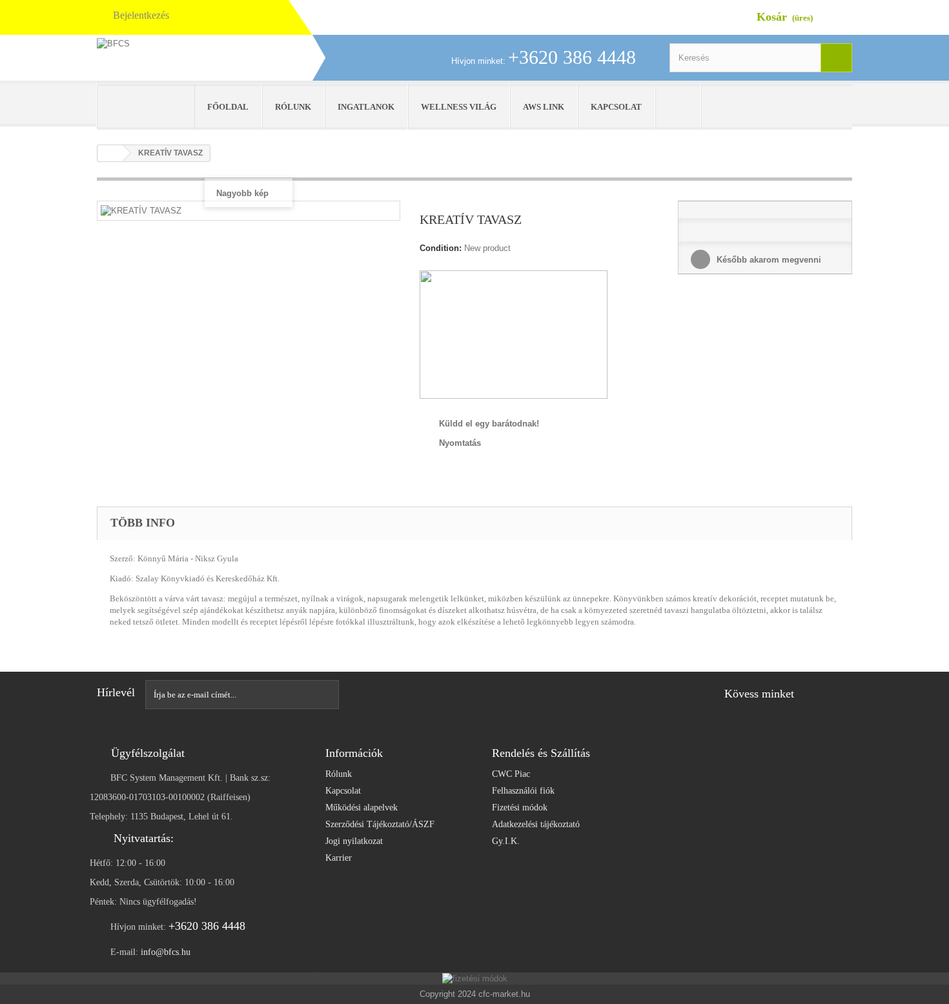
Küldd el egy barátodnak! (489, 423)
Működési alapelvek (361, 807)
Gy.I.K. (506, 841)
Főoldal (228, 107)
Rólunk (293, 107)
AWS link (543, 107)
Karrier (338, 858)
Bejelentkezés (141, 15)
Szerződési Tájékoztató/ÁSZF (379, 824)
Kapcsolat (616, 107)
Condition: (441, 248)
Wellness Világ (458, 107)
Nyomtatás (460, 443)
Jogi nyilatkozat (354, 841)
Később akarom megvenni (767, 260)
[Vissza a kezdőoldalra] (110, 153)
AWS (145, 107)
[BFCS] (216, 61)
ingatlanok (366, 107)
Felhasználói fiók (523, 791)
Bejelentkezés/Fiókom (684, 107)
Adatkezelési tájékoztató (536, 824)
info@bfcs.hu (165, 952)
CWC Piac (511, 774)
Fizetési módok (519, 807)
